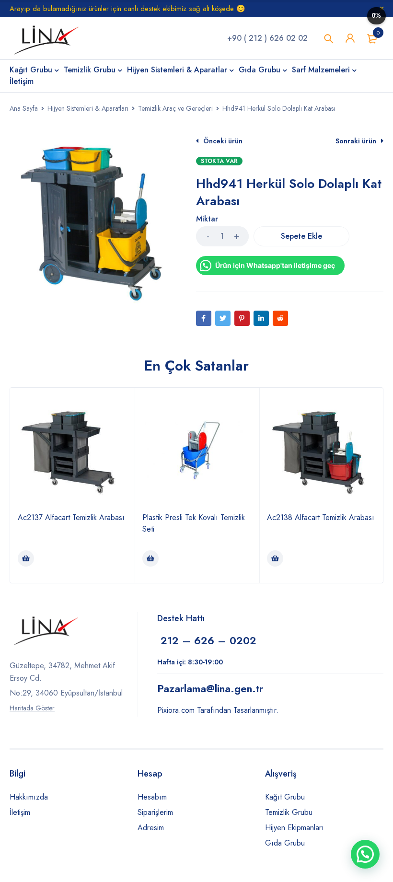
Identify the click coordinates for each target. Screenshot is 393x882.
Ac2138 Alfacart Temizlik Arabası (320, 517)
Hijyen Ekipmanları (294, 827)
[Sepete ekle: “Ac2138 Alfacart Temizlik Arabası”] (275, 558)
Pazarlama (210, 688)
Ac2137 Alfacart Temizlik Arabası (71, 517)
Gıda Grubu (285, 842)
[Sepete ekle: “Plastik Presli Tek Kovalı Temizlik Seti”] (150, 558)
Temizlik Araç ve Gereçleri (175, 108)
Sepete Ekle (301, 236)
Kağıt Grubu (285, 796)
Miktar (207, 219)
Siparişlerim (155, 812)
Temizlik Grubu (288, 812)
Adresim (151, 827)
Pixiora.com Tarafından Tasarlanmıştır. (217, 710)
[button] (365, 854)
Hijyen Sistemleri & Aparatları (87, 108)
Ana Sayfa (24, 108)
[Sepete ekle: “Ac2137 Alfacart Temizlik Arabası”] (26, 558)
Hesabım (152, 796)
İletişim (20, 812)
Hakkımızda (29, 796)
